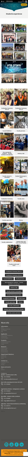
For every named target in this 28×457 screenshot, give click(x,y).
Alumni (2, 358)
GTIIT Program (4, 330)
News (2, 368)
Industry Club (3, 355)
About (2, 327)
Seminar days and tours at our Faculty (14, 309)
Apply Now (24, 4)
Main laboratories (4, 351)
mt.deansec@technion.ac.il (11, 379)
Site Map (2, 364)
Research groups (4, 350)
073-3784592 (7, 377)
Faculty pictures (20, 279)
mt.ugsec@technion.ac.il (10, 393)
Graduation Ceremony (8, 298)
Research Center (4, 348)
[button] (23, 1)
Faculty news (21, 298)
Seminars (3, 369)
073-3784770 (7, 406)
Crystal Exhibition (8, 279)
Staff (2, 331)
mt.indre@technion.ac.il (10, 408)
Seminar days (3, 356)
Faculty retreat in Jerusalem (14, 291)
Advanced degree (4, 337)
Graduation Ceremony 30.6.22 (14, 271)
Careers (2, 344)
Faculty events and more (14, 313)
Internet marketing (17, 454)
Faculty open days (10, 302)
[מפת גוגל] (14, 425)
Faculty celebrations (14, 305)
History (20, 302)
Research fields (4, 349)
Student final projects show (14, 295)
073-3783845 (7, 398)
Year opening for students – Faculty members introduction (14, 283)
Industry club (14, 287)
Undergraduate (4, 336)
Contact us (3, 363)
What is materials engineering (6, 335)
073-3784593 (7, 391)
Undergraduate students (6, 341)
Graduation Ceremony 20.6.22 (14, 275)
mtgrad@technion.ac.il (9, 400)
